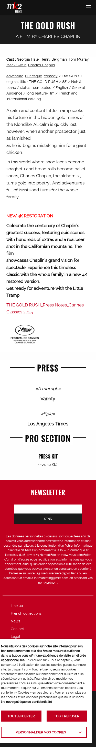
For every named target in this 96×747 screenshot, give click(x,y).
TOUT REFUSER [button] (66, 716)
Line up (17, 606)
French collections (26, 613)
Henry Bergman (53, 59)
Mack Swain (16, 65)
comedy (51, 76)
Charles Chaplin (59, 36)
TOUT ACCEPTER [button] (21, 716)
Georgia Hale (28, 59)
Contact (17, 629)
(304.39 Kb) (47, 464)
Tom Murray (79, 59)
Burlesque (33, 76)
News (15, 621)
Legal (15, 636)
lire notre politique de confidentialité (26, 702)
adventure (14, 76)
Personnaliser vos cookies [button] (41, 732)
